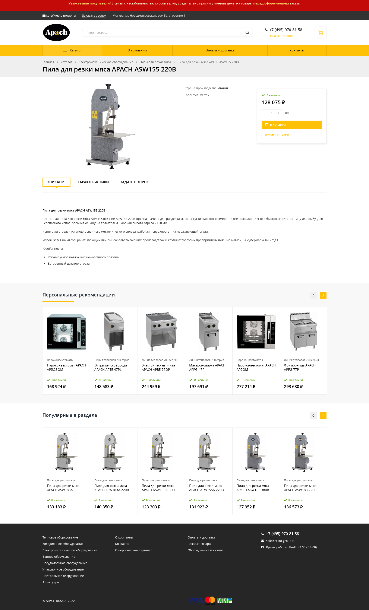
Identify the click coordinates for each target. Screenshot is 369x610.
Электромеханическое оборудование (69, 550)
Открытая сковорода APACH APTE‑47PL (110, 367)
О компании (137, 50)
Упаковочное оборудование (63, 569)
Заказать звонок (281, 36)
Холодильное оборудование (62, 544)
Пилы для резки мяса (61, 480)
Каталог (76, 50)
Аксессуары (51, 582)
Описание (56, 182)
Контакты (297, 50)
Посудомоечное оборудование (64, 563)
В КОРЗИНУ (278, 125)
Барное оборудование (58, 557)
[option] (66, 351)
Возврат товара (199, 544)
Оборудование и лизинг (205, 550)
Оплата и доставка (219, 50)
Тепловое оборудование (60, 537)
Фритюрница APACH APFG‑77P (300, 367)
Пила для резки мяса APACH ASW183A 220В (111, 487)
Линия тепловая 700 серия (111, 360)
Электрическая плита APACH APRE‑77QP (158, 367)
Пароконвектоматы (60, 360)
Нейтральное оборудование (63, 576)
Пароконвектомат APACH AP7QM (256, 367)
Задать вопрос (134, 182)
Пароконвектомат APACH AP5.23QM (66, 367)
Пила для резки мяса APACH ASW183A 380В (64, 487)
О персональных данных (133, 550)
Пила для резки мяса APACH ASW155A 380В (159, 487)
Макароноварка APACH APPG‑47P (207, 367)
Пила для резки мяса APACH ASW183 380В (253, 487)
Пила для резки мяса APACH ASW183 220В (300, 487)
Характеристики (93, 182)
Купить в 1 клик (277, 135)
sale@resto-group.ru (61, 15)
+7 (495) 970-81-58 (285, 29)
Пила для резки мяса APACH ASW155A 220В (206, 487)
